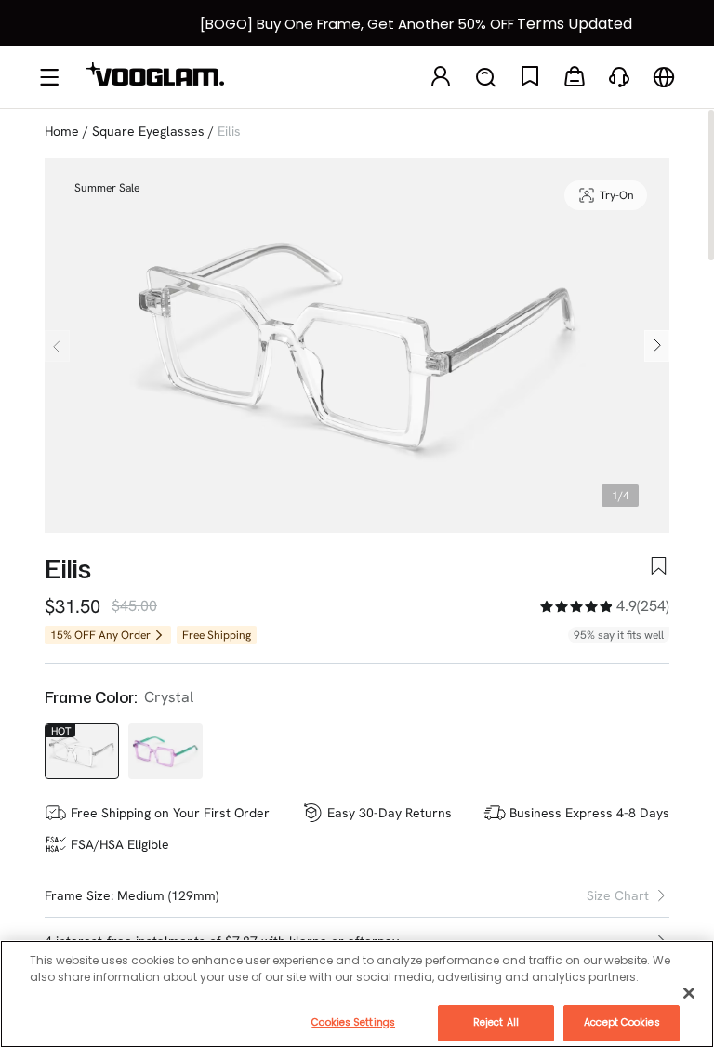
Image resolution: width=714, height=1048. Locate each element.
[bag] (574, 77)
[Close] (688, 993)
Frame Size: (79, 895)
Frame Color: (91, 697)
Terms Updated (574, 23)
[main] (357, 994)
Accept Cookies (621, 1022)
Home (62, 131)
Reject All (496, 1022)
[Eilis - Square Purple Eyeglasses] (165, 751)
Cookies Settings (353, 1022)
